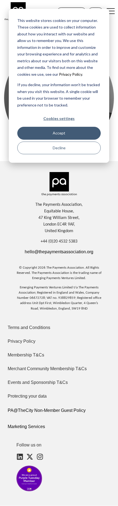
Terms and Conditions (29, 327)
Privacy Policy (70, 74)
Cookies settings (59, 118)
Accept (59, 133)
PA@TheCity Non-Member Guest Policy (47, 410)
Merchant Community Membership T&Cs (47, 368)
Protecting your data (27, 396)
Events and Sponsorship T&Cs (38, 382)
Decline (59, 147)
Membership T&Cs (26, 355)
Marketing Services (26, 426)
